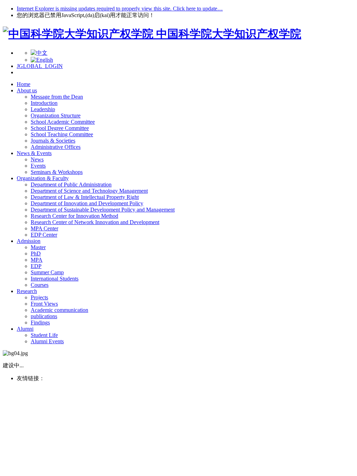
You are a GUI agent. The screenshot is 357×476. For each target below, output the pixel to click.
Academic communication (59, 310)
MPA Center (44, 228)
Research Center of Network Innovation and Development (95, 222)
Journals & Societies (53, 141)
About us (27, 90)
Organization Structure (56, 115)
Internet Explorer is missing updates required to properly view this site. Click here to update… (120, 8)
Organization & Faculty (43, 178)
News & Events (34, 153)
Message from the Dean (57, 97)
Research (27, 291)
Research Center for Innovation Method (74, 216)
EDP (36, 266)
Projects (39, 297)
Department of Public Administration (71, 184)
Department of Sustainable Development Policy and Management (103, 210)
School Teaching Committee (62, 134)
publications (44, 316)
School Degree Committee (60, 128)
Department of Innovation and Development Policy (87, 203)
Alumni (25, 329)
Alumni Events (47, 341)
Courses (39, 285)
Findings (40, 322)
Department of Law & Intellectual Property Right (85, 197)
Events (38, 166)
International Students (54, 279)
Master (38, 247)
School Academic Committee (63, 122)
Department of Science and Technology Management (89, 191)
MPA (37, 260)
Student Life (44, 335)
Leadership (43, 109)
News (37, 159)
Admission (28, 241)
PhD (36, 253)
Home (23, 84)
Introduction (44, 103)
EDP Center (44, 235)
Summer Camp (47, 272)
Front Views (44, 304)
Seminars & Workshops (57, 172)
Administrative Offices (56, 147)
